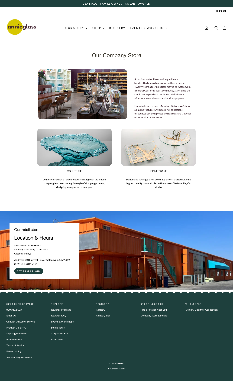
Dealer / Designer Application (201, 309)
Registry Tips (103, 315)
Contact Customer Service (20, 321)
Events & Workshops (149, 27)
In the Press (57, 339)
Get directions (29, 271)
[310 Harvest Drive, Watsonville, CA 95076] (116, 250)
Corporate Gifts (59, 333)
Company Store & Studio (154, 315)
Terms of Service (15, 345)
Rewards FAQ (58, 315)
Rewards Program (61, 309)
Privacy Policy (14, 339)
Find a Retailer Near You (154, 309)
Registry (117, 27)
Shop (97, 27)
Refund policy (13, 351)
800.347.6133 (14, 309)
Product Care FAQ (16, 327)
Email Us (11, 315)
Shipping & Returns (16, 333)
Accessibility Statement (19, 357)
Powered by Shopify (116, 369)
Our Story (75, 27)
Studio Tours (58, 327)
